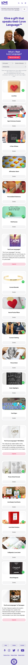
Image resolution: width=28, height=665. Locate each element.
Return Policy (21, 655)
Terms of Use (7, 655)
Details (14, 101)
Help (6, 645)
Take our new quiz (14, 57)
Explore (14, 264)
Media (14, 645)
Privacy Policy (14, 655)
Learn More (16, 10)
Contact (22, 645)
